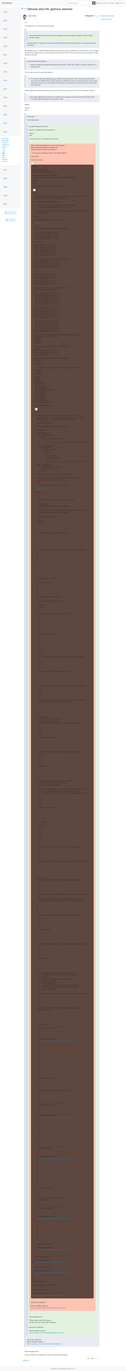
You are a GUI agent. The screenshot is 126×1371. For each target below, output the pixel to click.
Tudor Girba (32, 16)
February (5, 159)
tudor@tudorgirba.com (44, 489)
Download (11, 220)
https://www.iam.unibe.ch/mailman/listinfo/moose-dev (58, 1041)
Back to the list (107, 19)
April (3, 155)
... (26, 29)
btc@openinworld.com (42, 223)
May (3, 153)
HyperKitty (62, 1368)
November (5, 140)
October (4, 142)
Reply (27, 1360)
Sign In (112, 3)
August (4, 147)
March (4, 157)
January (4, 161)
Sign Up (121, 3)
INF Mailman (7, 3)
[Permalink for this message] (98, 1358)
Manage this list (102, 3)
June (3, 151)
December (5, 138)
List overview (11, 213)
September (5, 145)
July (3, 149)
